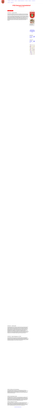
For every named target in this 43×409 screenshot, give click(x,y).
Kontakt (9, 2)
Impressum (12, 2)
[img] (3, 1)
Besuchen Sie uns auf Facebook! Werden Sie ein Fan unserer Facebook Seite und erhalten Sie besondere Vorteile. (32, 31)
